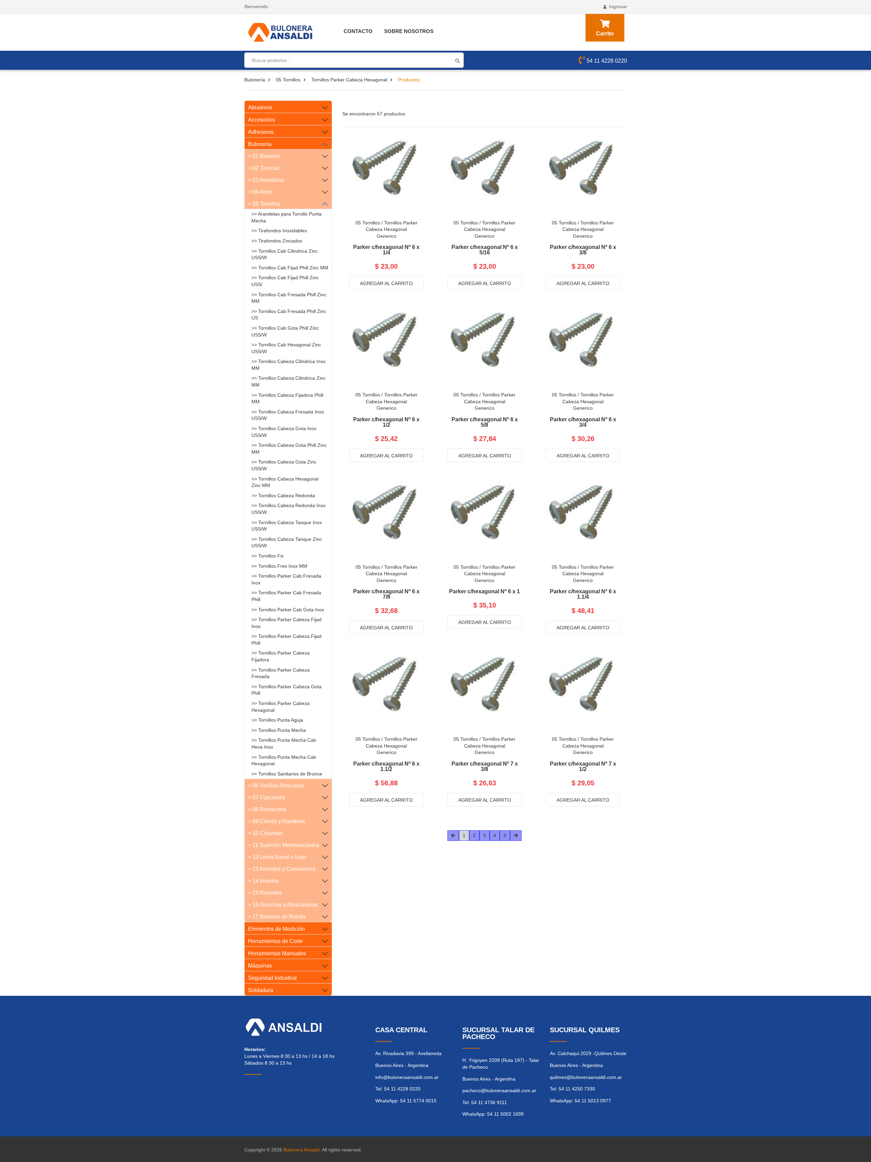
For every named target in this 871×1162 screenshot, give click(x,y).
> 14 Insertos (263, 881)
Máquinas (260, 966)
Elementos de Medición (276, 929)
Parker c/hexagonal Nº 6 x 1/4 (386, 250)
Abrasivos (260, 107)
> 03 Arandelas (266, 180)
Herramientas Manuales (277, 953)
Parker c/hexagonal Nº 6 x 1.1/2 (386, 766)
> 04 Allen (260, 192)
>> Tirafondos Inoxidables (279, 230)
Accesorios (261, 120)
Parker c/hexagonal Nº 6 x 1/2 (386, 422)
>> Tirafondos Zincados (276, 241)
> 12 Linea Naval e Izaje (277, 857)
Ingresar (618, 6)
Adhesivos (261, 132)
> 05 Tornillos (264, 204)
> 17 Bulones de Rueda (276, 917)
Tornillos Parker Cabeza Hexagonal (349, 79)
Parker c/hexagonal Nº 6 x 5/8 (484, 422)
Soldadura (260, 990)
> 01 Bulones (264, 156)
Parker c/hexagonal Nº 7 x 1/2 (583, 766)
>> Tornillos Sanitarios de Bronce (286, 773)
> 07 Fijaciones (266, 797)
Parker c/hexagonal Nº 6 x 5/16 (484, 250)
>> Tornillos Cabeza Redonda (283, 495)
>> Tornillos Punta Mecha (278, 730)
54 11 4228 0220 (607, 61)
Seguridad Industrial (272, 978)
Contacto (358, 31)
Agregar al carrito (386, 283)
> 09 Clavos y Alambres (276, 821)
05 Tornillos (288, 79)
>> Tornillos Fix (267, 556)
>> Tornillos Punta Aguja (277, 720)
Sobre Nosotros (408, 31)
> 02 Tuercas (263, 168)
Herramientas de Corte (275, 941)
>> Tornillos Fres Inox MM (279, 566)
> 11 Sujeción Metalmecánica (283, 845)
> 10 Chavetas (265, 833)
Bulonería (254, 79)
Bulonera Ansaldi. (302, 1149)
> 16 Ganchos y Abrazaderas (283, 905)
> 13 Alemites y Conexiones (281, 869)
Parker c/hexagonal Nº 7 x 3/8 (484, 766)
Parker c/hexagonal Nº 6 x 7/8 (386, 594)
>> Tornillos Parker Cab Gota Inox (287, 609)
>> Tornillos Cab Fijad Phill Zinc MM (289, 267)
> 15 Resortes (265, 893)
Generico (386, 236)
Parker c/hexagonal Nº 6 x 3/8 (583, 250)
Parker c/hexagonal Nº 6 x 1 (484, 591)
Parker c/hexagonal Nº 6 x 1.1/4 (583, 594)
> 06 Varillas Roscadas (276, 785)
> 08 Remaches (267, 809)
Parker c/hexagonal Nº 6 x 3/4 (583, 422)
